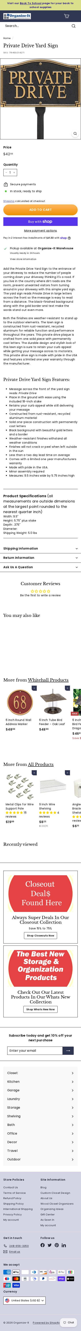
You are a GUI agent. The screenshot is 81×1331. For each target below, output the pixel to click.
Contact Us (10, 1187)
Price (7, 147)
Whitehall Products (48, 680)
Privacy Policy (12, 1214)
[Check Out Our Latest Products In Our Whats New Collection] (40, 968)
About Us (46, 1198)
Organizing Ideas (52, 1209)
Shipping (9, 201)
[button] (15, 813)
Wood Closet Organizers (57, 1204)
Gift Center (47, 1214)
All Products (41, 764)
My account (11, 1220)
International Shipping (18, 1209)
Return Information (18, 558)
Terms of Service (14, 1193)
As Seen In (47, 1220)
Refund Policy (12, 1198)
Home (6, 38)
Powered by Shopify (46, 1323)
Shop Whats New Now (40, 1009)
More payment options (40, 231)
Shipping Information (20, 548)
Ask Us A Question (18, 567)
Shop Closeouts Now (40, 935)
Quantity (10, 165)
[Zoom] (75, 133)
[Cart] (66, 16)
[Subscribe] (68, 1051)
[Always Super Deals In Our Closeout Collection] (40, 893)
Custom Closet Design (55, 1193)
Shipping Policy (13, 1204)
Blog (43, 1187)
